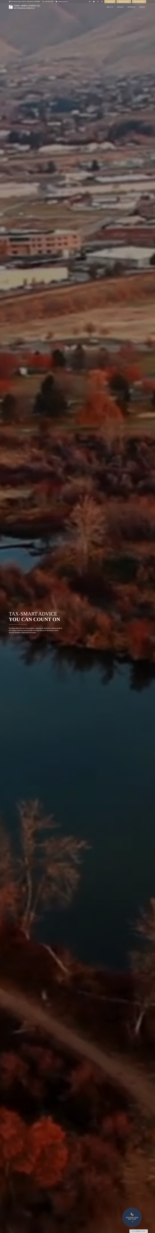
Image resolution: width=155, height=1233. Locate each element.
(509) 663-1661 (49, 1)
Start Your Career (124, 1)
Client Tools (110, 1)
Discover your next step (132, 1218)
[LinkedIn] (89, 1)
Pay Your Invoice (139, 1)
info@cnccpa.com (63, 1)
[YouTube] (93, 1)
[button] (110, 6)
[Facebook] (97, 1)
